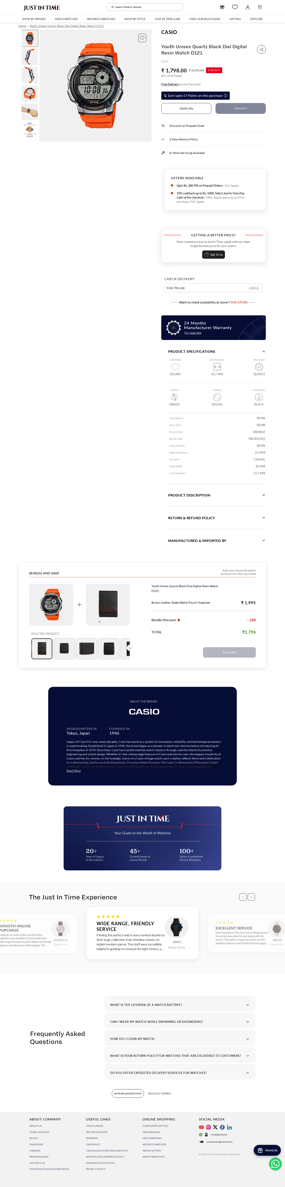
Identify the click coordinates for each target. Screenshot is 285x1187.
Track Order (94, 1125)
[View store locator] (222, 7)
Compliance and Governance (49, 1169)
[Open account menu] (247, 7)
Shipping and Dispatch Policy (105, 1156)
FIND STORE (238, 302)
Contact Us (37, 1162)
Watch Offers (151, 1150)
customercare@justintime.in (219, 1141)
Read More (74, 771)
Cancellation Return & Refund (107, 1150)
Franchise (36, 1144)
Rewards (92, 1138)
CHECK (254, 288)
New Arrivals (151, 1132)
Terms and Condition (100, 1162)
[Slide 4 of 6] (29, 93)
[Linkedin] (229, 1127)
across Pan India (181, 84)
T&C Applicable (192, 332)
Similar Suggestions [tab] (127, 1093)
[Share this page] (261, 49)
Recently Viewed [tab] (159, 1093)
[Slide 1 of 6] (29, 38)
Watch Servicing (153, 1156)
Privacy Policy (96, 1169)
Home (22, 26)
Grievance (93, 1144)
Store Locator (39, 1132)
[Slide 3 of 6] (29, 75)
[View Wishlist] (235, 7)
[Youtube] (201, 1127)
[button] (142, 38)
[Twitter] (215, 1127)
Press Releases (38, 1156)
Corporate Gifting (155, 1125)
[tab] (41, 648)
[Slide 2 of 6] (29, 57)
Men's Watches (152, 1138)
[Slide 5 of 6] (29, 112)
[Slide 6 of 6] (29, 130)
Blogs (33, 1138)
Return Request (97, 1132)
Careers (34, 1150)
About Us (35, 1125)
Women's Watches (154, 1144)
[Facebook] (222, 1127)
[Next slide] (148, 85)
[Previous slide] (42, 85)
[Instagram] (208, 1127)
